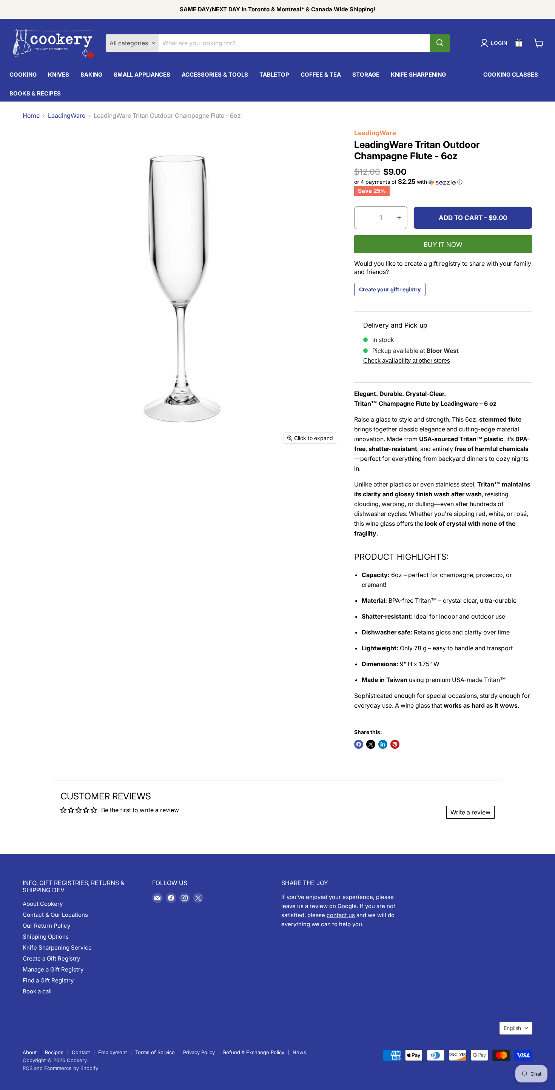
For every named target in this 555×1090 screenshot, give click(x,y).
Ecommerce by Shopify (71, 1068)
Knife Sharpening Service (57, 947)
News (299, 1052)
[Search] (440, 43)
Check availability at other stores (406, 360)
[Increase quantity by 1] (399, 217)
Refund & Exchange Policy (253, 1052)
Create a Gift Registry (51, 958)
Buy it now (443, 244)
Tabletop (274, 74)
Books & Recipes (35, 93)
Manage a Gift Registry (53, 969)
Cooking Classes (510, 74)
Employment (112, 1052)
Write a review (470, 812)
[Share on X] (370, 744)
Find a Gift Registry (48, 980)
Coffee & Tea (321, 74)
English (512, 1028)
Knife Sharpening (418, 74)
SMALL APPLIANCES (142, 74)
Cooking (23, 74)
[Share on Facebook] (358, 744)
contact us (341, 915)
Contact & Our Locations (55, 914)
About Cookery (43, 903)
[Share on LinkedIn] (382, 744)
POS (27, 1068)
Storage (365, 74)
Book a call (37, 991)
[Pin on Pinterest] (394, 744)
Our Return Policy (46, 925)
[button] (443, 182)
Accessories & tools (215, 74)
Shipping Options (46, 936)
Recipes (54, 1052)
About (30, 1052)
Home (31, 115)
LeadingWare (66, 115)
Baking (91, 74)
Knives (58, 74)
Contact (81, 1052)
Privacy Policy (199, 1052)
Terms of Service (155, 1052)
